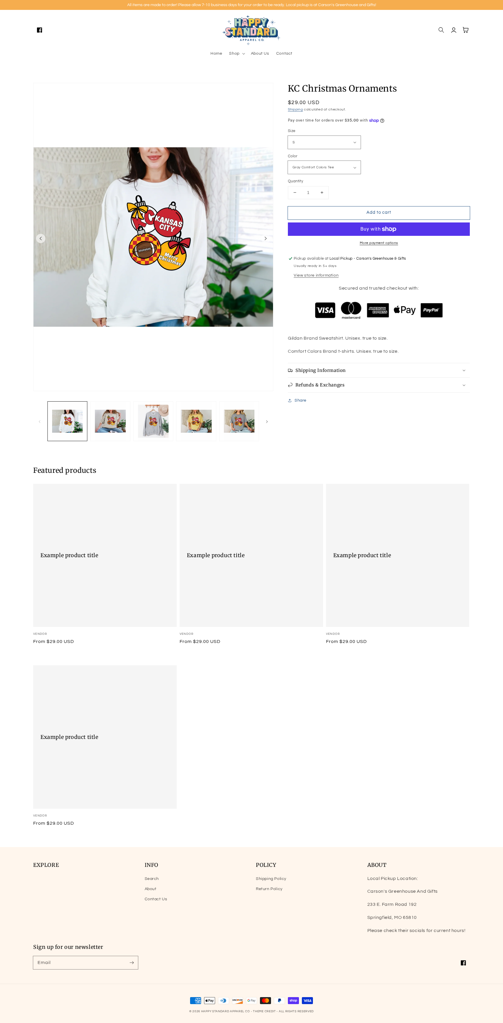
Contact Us (156, 899)
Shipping (295, 109)
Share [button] (301, 400)
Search (152, 879)
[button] (236, 53)
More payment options (379, 243)
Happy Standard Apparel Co (225, 1011)
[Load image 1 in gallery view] (67, 421)
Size (291, 131)
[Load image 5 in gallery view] (239, 421)
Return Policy (269, 889)
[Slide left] (40, 238)
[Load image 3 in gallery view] (153, 421)
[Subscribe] (131, 962)
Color (292, 156)
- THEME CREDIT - (265, 1011)
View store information (316, 275)
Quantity (295, 181)
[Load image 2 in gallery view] (110, 421)
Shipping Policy (271, 879)
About (151, 889)
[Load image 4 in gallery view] (196, 421)
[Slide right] (265, 238)
